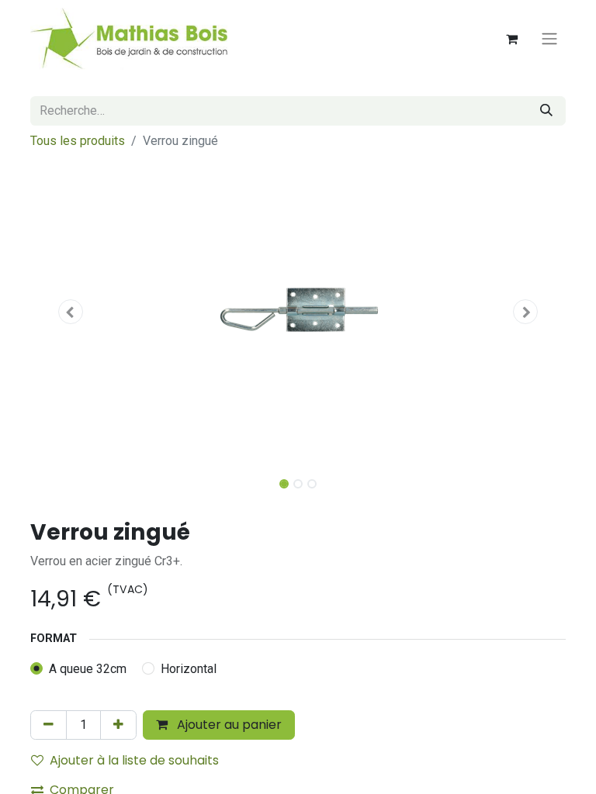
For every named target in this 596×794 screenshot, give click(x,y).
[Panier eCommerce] (511, 38)
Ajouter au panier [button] (228, 725)
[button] (70, 311)
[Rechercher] (546, 111)
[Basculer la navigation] (549, 39)
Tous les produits (77, 140)
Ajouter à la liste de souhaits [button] (134, 760)
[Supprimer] (48, 725)
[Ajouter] (118, 725)
